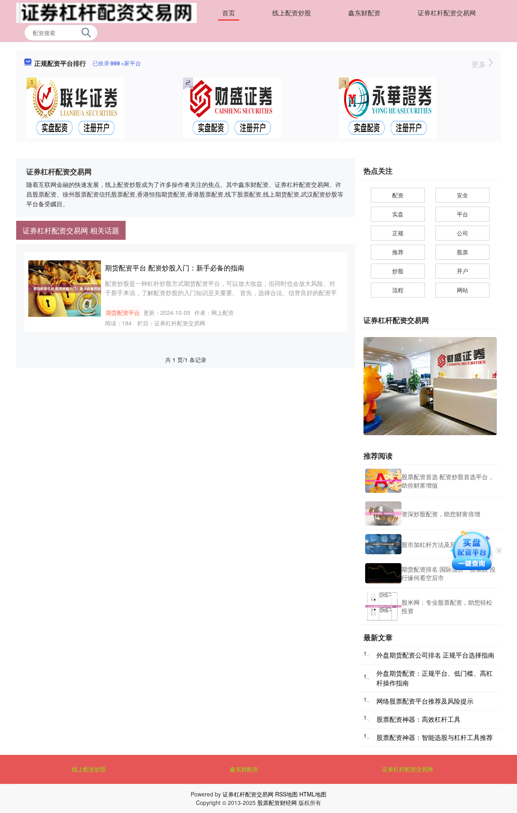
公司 (462, 233)
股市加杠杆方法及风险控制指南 (443, 544)
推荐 (398, 252)
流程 (398, 290)
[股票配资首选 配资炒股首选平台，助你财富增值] (383, 481)
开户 (462, 271)
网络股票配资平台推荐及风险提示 (424, 701)
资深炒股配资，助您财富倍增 (440, 513)
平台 (462, 214)
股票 (462, 252)
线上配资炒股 (291, 12)
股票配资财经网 (277, 802)
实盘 (398, 214)
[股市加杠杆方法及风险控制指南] (383, 544)
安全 (462, 195)
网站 (462, 290)
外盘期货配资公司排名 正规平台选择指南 (435, 655)
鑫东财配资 (364, 12)
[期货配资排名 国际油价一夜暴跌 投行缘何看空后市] (383, 573)
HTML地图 (312, 794)
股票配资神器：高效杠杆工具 (418, 719)
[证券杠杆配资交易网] (106, 12)
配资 (398, 195)
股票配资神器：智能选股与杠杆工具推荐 (434, 737)
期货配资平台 (123, 312)
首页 (228, 12)
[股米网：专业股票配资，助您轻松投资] (383, 606)
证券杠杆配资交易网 (447, 12)
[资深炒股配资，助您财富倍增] (383, 513)
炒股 (398, 271)
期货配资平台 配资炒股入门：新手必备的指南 (174, 267)
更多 (479, 64)
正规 (398, 233)
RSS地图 (286, 794)
